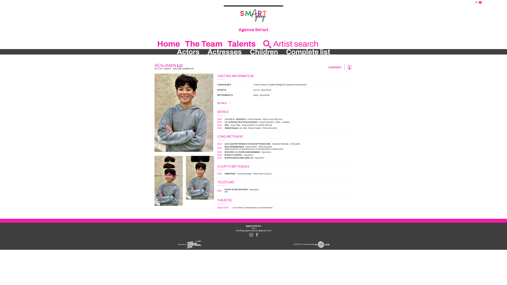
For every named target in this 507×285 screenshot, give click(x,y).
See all (166, 176)
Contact (335, 67)
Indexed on (182, 244)
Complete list (308, 52)
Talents (241, 43)
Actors (188, 52)
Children (264, 52)
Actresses (225, 52)
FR (476, 2)
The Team (203, 43)
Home (168, 43)
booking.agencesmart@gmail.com (253, 230)
